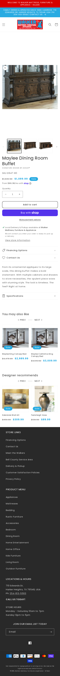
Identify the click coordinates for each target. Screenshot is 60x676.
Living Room (12, 562)
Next (37, 320)
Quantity (6, 188)
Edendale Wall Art (10, 415)
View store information (17, 240)
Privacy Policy (13, 479)
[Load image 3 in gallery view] (45, 146)
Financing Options (16, 440)
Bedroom (11, 529)
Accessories (12, 523)
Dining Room (13, 536)
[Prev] (3, 147)
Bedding (10, 510)
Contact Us (12, 446)
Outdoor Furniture (15, 568)
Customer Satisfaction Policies (23, 472)
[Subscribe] (51, 632)
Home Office (13, 549)
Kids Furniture (13, 555)
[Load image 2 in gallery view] (30, 146)
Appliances (12, 497)
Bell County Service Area (19, 459)
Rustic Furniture (14, 516)
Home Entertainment (17, 542)
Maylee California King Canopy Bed (42, 355)
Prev (23, 320)
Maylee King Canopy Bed (14, 354)
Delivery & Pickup (15, 466)
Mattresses (12, 503)
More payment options (30, 219)
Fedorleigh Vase (39, 415)
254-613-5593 (18, 593)
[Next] (57, 147)
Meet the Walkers (15, 453)
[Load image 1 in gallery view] (14, 146)
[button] (3, 24)
